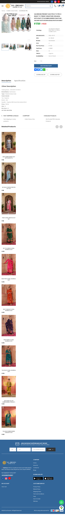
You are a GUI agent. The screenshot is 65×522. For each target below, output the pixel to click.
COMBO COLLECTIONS (12, 11)
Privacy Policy (36, 486)
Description (6, 81)
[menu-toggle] (2, 6)
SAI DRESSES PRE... (23, 11)
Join (49, 449)
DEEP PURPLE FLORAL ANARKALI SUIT (9, 340)
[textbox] (36, 6)
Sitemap (35, 501)
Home (3, 11)
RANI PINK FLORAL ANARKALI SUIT (9, 279)
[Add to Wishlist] (47, 69)
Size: (35, 61)
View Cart (4, 486)
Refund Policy (36, 489)
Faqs (34, 496)
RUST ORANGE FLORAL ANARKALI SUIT (8, 310)
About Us (35, 465)
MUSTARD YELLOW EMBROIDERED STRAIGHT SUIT (8, 402)
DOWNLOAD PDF (55, 74)
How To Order (36, 499)
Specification (19, 81)
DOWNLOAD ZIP (40, 74)
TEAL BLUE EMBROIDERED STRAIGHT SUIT (9, 432)
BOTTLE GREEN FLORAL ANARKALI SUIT (8, 249)
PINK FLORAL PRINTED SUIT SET (8, 218)
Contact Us (36, 467)
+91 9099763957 (7, 475)
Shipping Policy (37, 491)
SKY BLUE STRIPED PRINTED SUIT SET (8, 188)
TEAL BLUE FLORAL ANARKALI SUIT (9, 371)
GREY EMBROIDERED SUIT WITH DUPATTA (8, 157)
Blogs (34, 470)
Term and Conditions (38, 494)
